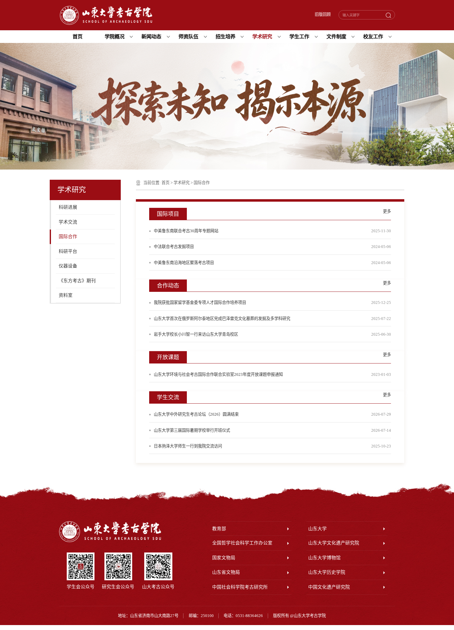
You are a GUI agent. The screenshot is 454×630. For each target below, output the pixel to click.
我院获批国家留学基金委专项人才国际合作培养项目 (200, 302)
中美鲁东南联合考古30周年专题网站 (186, 231)
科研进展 (68, 207)
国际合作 (68, 236)
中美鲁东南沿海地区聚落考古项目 (184, 262)
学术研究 (182, 182)
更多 (387, 211)
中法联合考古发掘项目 (174, 246)
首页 (166, 182)
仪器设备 (68, 265)
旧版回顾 (323, 14)
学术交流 (68, 222)
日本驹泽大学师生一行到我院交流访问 (188, 446)
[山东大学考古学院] (106, 15)
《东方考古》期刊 (77, 280)
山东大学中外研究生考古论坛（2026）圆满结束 (196, 414)
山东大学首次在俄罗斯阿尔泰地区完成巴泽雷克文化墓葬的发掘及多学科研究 (222, 318)
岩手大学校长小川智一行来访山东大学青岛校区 (196, 334)
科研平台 (68, 251)
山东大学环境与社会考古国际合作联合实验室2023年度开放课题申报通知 (218, 374)
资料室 (66, 295)
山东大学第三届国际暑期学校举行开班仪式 (192, 430)
